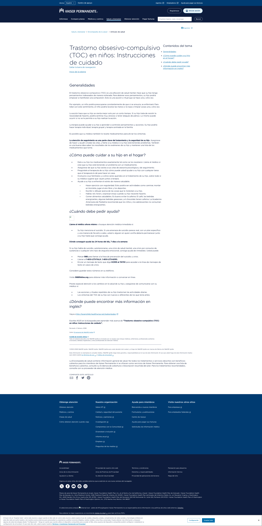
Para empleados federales (178, 412)
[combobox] (175, 19)
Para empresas (174, 407)
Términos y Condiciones (60, 524)
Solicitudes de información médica (145, 427)
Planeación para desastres (177, 468)
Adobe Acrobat (100, 513)
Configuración (193, 520)
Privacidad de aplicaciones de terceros (145, 476)
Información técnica (175, 472)
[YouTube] (73, 486)
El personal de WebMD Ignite (83, 332)
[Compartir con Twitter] (83, 378)
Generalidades (169, 52)
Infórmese (63, 19)
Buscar (198, 19)
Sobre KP (99, 407)
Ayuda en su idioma (66, 476)
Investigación (101, 422)
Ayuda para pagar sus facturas (192, 3)
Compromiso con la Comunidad (108, 427)
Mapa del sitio (173, 476)
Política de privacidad (105, 355)
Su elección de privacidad (105, 476)
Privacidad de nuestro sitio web (107, 468)
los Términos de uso (87, 355)
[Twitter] (61, 486)
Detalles (180, 508)
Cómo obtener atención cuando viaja (74, 422)
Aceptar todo (208, 520)
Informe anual (101, 437)
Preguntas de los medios (105, 446)
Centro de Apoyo (139, 417)
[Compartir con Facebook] (77, 378)
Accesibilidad (64, 468)
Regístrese (174, 11)
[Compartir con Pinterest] (89, 378)
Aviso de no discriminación (68, 472)
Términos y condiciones (140, 468)
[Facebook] (67, 486)
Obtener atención (131, 19)
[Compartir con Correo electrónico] (71, 378)
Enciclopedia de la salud (98, 32)
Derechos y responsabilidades (142, 472)
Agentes (159, 3)
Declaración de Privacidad (76, 524)
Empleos (99, 441)
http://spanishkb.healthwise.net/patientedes (96, 314)
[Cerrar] (258, 520)
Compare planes (78, 19)
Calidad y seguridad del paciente (109, 412)
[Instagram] (85, 486)
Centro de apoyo (85, 3)
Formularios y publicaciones (143, 412)
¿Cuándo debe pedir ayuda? (176, 62)
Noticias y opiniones (104, 417)
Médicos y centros (95, 19)
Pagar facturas (148, 19)
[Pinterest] (79, 486)
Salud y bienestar (114, 19)
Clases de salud (65, 417)
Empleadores (171, 3)
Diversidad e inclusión (104, 432)
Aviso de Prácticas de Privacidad (107, 472)
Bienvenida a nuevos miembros (144, 407)
